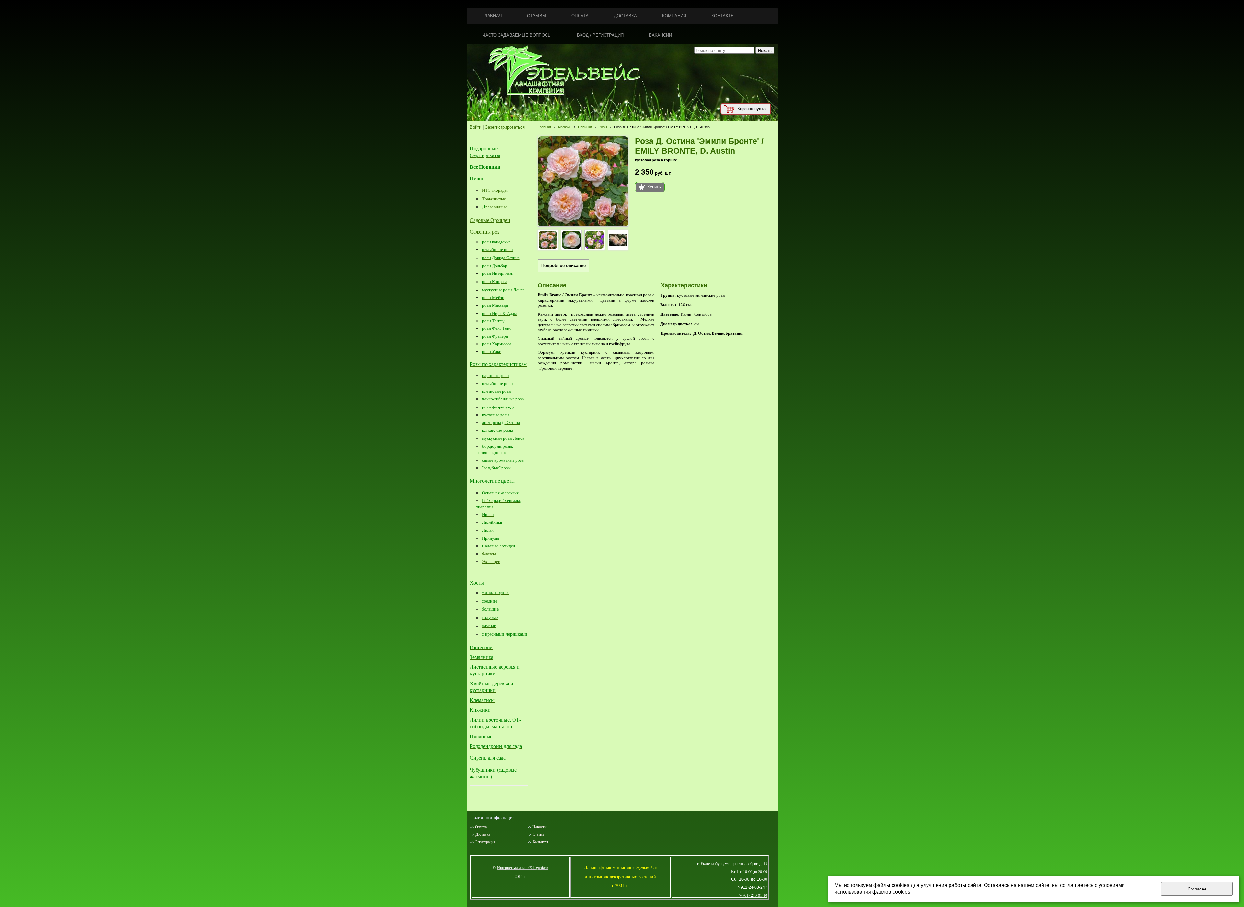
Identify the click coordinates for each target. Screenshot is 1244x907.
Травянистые (494, 198)
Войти (475, 127)
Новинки (585, 127)
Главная (544, 127)
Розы (603, 127)
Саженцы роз (484, 231)
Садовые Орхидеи (490, 219)
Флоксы (489, 554)
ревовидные (496, 207)
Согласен (1197, 889)
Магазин (564, 127)
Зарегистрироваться (505, 127)
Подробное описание (563, 265)
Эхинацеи (491, 561)
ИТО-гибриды (495, 190)
